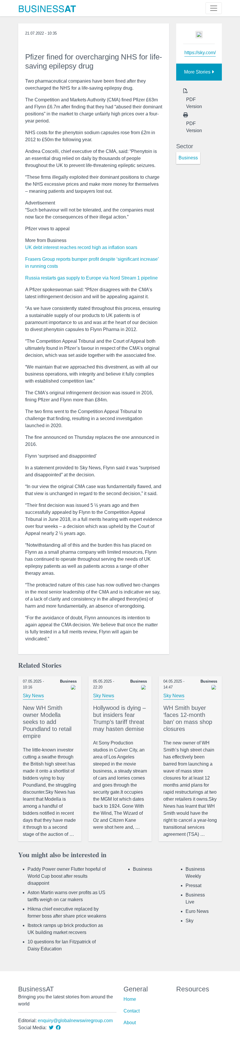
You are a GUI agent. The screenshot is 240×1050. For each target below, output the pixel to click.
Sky (189, 920)
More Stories (198, 71)
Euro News (197, 911)
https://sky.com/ (200, 52)
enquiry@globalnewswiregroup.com (75, 1020)
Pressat (193, 885)
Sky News (33, 695)
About (130, 1022)
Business (142, 869)
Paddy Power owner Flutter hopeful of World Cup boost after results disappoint (67, 876)
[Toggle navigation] (213, 8)
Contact (132, 1010)
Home (130, 999)
